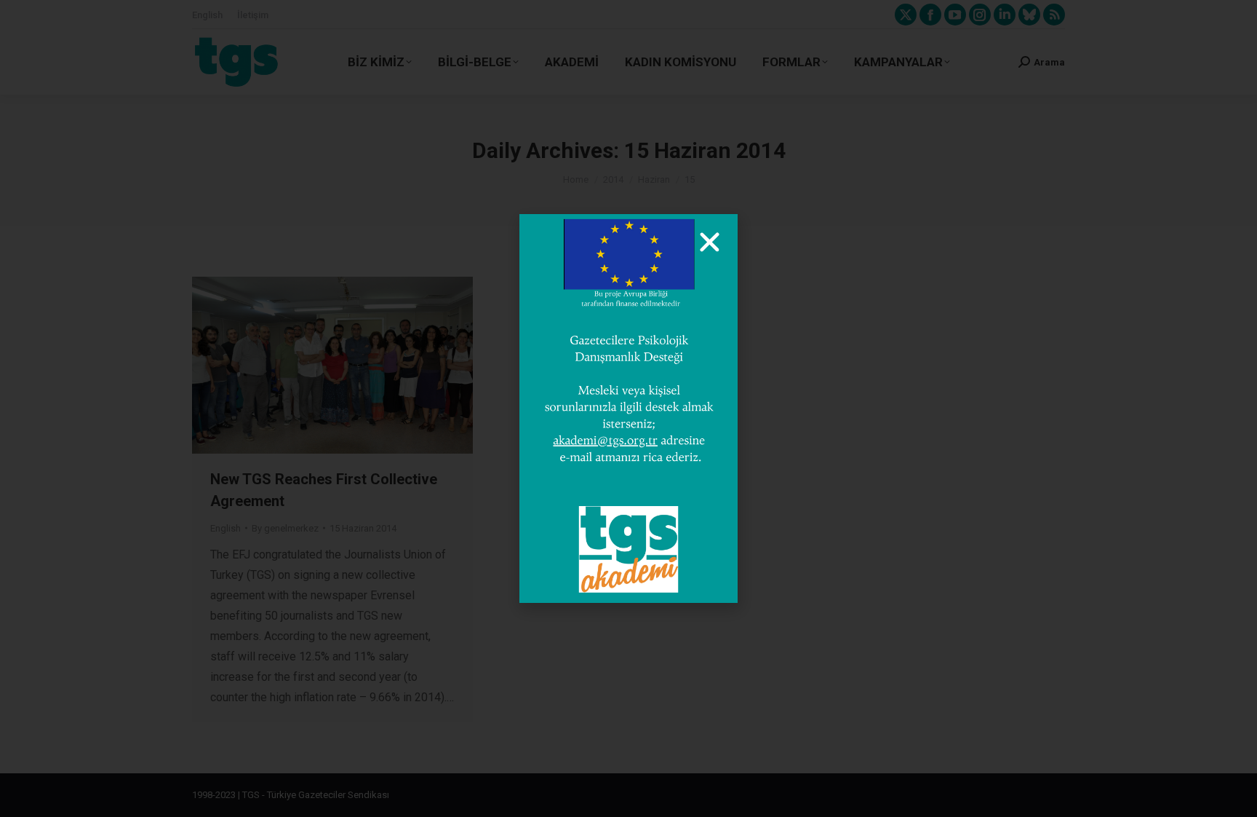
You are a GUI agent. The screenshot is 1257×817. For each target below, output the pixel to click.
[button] (709, 242)
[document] (628, 408)
